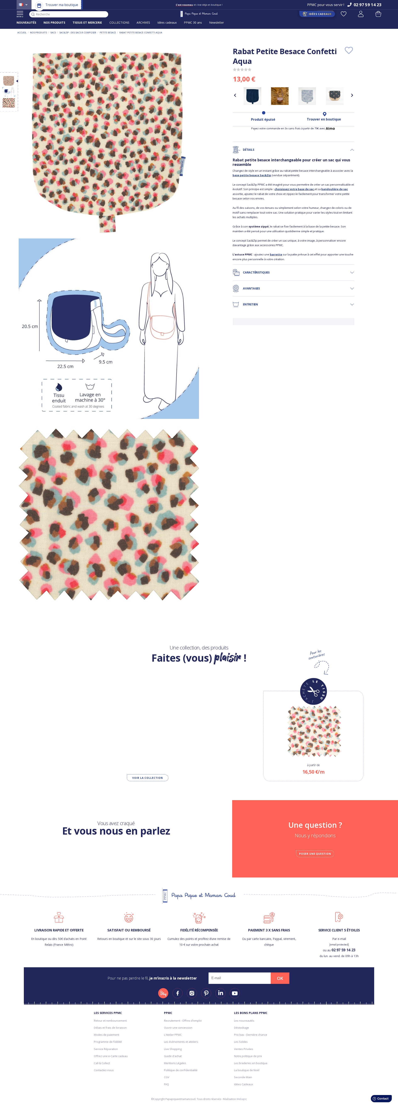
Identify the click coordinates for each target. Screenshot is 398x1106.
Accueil (22, 32)
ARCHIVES (143, 22)
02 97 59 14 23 (343, 949)
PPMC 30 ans (193, 22)
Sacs (53, 32)
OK (280, 978)
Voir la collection (147, 778)
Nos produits (38, 32)
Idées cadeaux (167, 22)
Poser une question (315, 854)
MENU (20, 16)
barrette (276, 254)
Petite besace (108, 32)
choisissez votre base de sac (294, 189)
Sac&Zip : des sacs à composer (77, 32)
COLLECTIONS (119, 22)
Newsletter (216, 22)
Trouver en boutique (324, 119)
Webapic (242, 1099)
